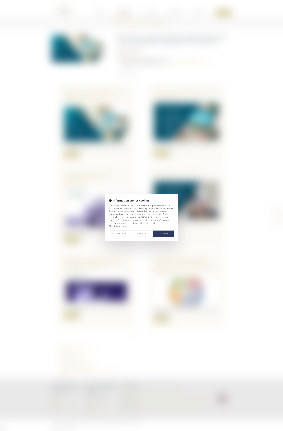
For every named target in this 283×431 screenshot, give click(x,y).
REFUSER (141, 233)
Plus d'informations (118, 226)
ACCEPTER (163, 233)
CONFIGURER (119, 233)
